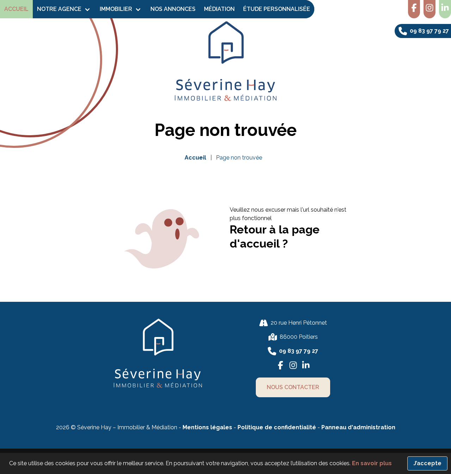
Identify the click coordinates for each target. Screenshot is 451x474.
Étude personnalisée (276, 9)
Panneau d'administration (358, 427)
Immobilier (116, 9)
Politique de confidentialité (277, 427)
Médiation (219, 9)
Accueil (16, 9)
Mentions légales (207, 427)
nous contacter (293, 387)
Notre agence (59, 9)
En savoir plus (372, 463)
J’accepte (427, 463)
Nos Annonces (173, 9)
